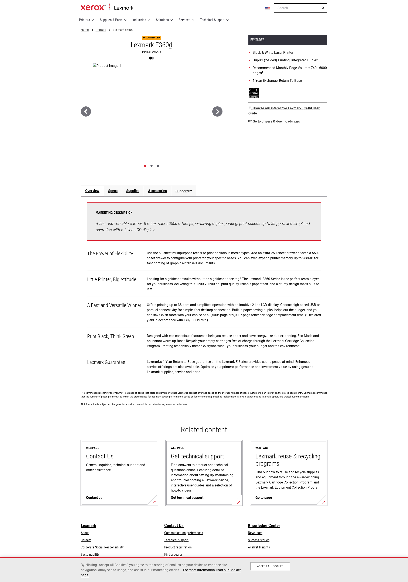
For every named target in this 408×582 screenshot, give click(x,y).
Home (107, 7)
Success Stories (258, 540)
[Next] (217, 111)
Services (184, 20)
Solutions (162, 20)
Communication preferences (183, 533)
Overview (92, 191)
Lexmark (88, 525)
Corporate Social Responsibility (102, 547)
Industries (139, 20)
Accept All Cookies (270, 566)
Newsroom (255, 533)
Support (182, 191)
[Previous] (86, 111)
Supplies (132, 191)
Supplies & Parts (111, 20)
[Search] (323, 8)
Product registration (178, 547)
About (85, 533)
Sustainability (90, 554)
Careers (86, 540)
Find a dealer (173, 554)
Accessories (157, 191)
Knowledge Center (264, 525)
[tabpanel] (204, 291)
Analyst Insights (259, 547)
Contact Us (174, 525)
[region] (204, 569)
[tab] (145, 166)
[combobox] (300, 8)
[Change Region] (268, 8)
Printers (84, 20)
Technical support (176, 540)
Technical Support (212, 20)
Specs (113, 191)
